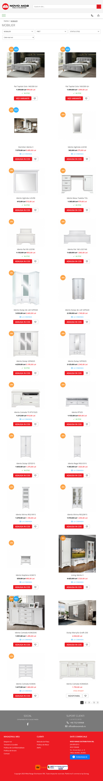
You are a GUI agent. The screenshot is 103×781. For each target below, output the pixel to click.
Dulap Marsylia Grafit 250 (77, 632)
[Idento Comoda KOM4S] (26, 667)
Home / (7, 21)
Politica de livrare (10, 750)
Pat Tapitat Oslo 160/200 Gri (77, 86)
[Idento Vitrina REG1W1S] (26, 498)
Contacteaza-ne (81, 757)
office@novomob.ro (77, 726)
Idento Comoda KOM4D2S (77, 684)
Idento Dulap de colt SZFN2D (77, 310)
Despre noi (8, 741)
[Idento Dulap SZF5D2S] (77, 344)
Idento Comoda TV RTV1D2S (25, 412)
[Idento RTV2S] (77, 395)
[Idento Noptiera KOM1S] (26, 554)
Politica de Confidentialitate (14, 748)
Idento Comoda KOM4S (26, 684)
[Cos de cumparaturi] (98, 15)
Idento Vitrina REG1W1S (26, 514)
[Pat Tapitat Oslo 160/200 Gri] (77, 65)
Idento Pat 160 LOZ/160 (77, 249)
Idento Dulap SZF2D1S (25, 463)
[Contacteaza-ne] (92, 15)
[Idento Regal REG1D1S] (77, 447)
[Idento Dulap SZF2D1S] (26, 447)
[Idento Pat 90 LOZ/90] (26, 232)
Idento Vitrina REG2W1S (77, 514)
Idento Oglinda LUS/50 (77, 147)
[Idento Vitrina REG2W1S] (77, 498)
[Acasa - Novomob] (15, 6)
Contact (7, 753)
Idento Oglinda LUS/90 (25, 198)
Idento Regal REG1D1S (77, 463)
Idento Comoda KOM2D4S (26, 632)
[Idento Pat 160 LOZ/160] (77, 232)
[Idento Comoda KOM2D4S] (26, 612)
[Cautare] (99, 7)
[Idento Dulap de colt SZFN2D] (77, 288)
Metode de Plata (43, 741)
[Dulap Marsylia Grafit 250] (77, 612)
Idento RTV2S (77, 412)
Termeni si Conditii (11, 745)
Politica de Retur (43, 745)
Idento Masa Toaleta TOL (77, 198)
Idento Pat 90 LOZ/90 (26, 249)
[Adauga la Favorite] (35, 98)
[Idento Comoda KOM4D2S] (77, 667)
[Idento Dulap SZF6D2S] (26, 344)
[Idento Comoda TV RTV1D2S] (26, 395)
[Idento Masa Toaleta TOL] (77, 181)
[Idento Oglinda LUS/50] (77, 125)
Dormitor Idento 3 (25, 147)
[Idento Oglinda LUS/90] (26, 181)
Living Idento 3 (77, 575)
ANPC (39, 748)
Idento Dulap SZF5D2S (77, 361)
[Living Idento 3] (77, 554)
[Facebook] (27, 724)
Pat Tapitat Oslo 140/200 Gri (26, 86)
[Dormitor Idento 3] (26, 125)
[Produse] (4, 16)
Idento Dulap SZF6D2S (25, 361)
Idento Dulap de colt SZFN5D (26, 310)
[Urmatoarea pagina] (97, 702)
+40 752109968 (76, 722)
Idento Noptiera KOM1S (26, 575)
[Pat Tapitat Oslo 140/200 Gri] (26, 65)
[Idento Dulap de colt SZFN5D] (26, 288)
